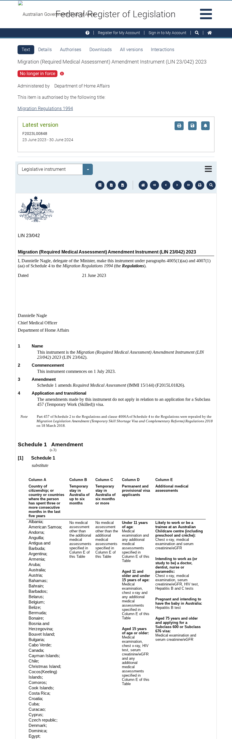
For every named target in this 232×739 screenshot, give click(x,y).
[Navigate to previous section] (165, 185)
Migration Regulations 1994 (45, 108)
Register (119, 32)
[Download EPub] (99, 185)
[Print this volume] (199, 185)
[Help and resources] (87, 33)
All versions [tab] (131, 49)
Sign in (167, 32)
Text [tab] (26, 49)
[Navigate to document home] (143, 185)
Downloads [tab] (100, 49)
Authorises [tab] (70, 49)
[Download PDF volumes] (111, 185)
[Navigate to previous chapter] (154, 185)
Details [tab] (45, 49)
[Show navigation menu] (208, 169)
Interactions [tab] (162, 49)
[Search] (196, 33)
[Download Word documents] (122, 185)
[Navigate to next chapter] (188, 185)
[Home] (209, 33)
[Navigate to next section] (177, 185)
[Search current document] (211, 185)
